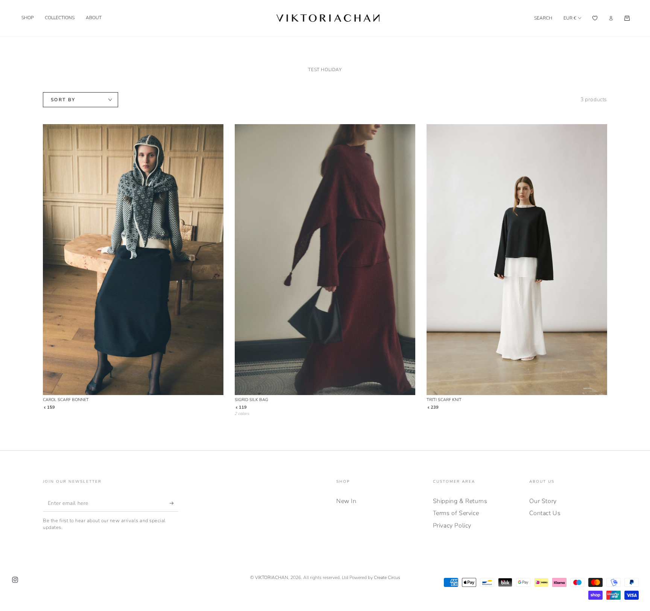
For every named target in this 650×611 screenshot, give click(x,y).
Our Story (542, 501)
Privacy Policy (452, 525)
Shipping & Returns (460, 501)
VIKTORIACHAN (271, 578)
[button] (543, 18)
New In (346, 501)
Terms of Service (456, 513)
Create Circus (387, 578)
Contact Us (544, 513)
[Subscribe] (174, 503)
